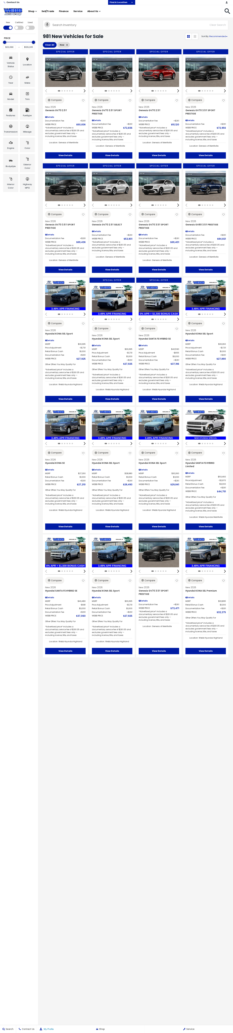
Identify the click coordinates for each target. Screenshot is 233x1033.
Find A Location (118, 2)
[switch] (7, 25)
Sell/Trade (48, 11)
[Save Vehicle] (83, 100)
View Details (65, 155)
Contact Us (12, 2)
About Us (92, 11)
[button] (227, 11)
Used (30, 22)
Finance (64, 11)
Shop (31, 11)
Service (78, 11)
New (8, 22)
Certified (19, 22)
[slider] (4, 42)
